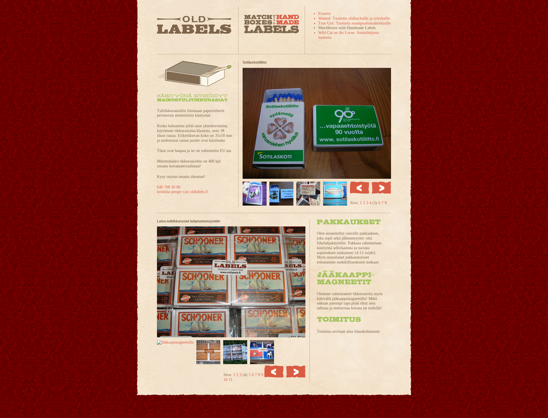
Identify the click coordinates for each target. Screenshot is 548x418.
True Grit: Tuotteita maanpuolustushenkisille (354, 23)
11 (230, 380)
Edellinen (359, 188)
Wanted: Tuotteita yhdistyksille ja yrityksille (354, 18)
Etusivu (324, 13)
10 (226, 380)
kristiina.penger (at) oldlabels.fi (182, 192)
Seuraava (381, 188)
